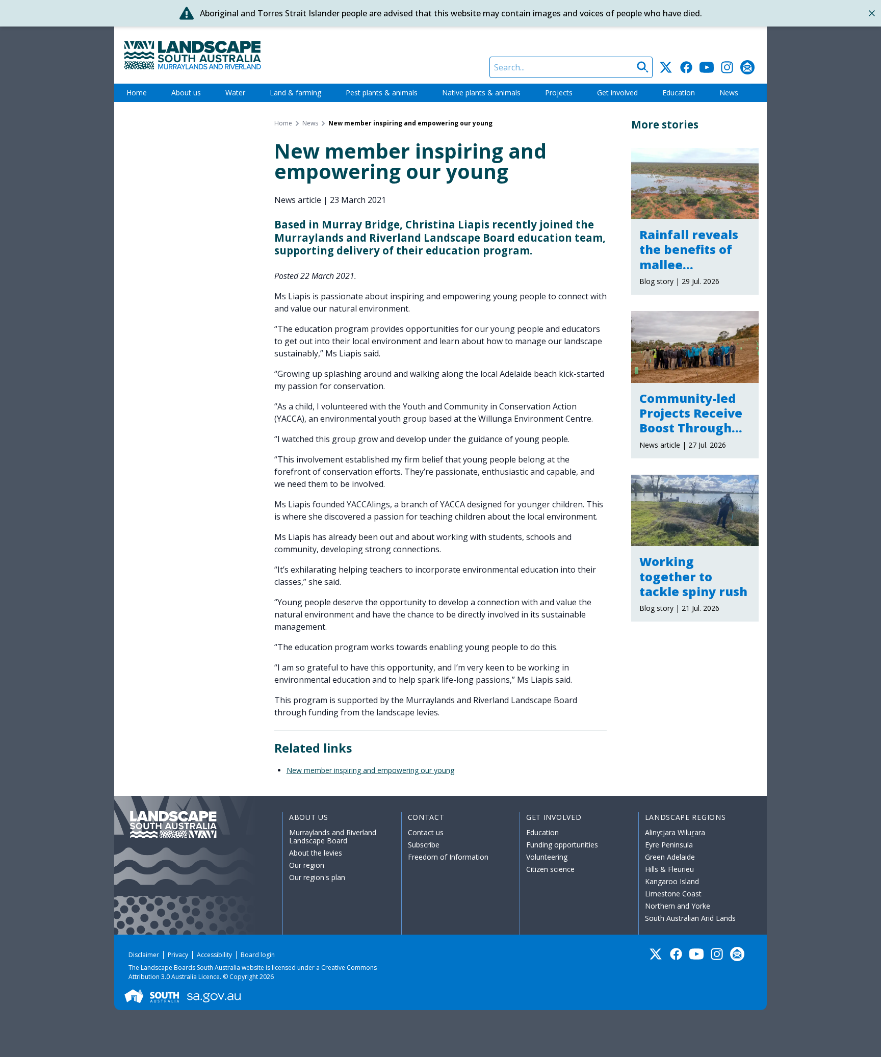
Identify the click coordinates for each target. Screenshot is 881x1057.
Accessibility (214, 954)
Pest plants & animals (382, 92)
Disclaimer (143, 954)
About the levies (315, 853)
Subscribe (423, 844)
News (728, 92)
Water (235, 92)
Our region (306, 865)
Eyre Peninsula (669, 844)
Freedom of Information (448, 857)
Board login (258, 954)
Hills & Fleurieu (669, 869)
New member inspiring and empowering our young (370, 770)
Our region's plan (317, 877)
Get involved (617, 92)
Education (678, 92)
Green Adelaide (670, 857)
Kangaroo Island (672, 881)
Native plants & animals (481, 92)
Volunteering (546, 857)
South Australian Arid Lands (690, 918)
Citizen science (550, 869)
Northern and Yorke (677, 906)
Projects (559, 92)
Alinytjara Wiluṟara (675, 832)
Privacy (178, 954)
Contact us (426, 832)
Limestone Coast (673, 893)
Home (136, 92)
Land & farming (295, 92)
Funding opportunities (562, 844)
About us (186, 92)
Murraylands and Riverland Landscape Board (332, 836)
